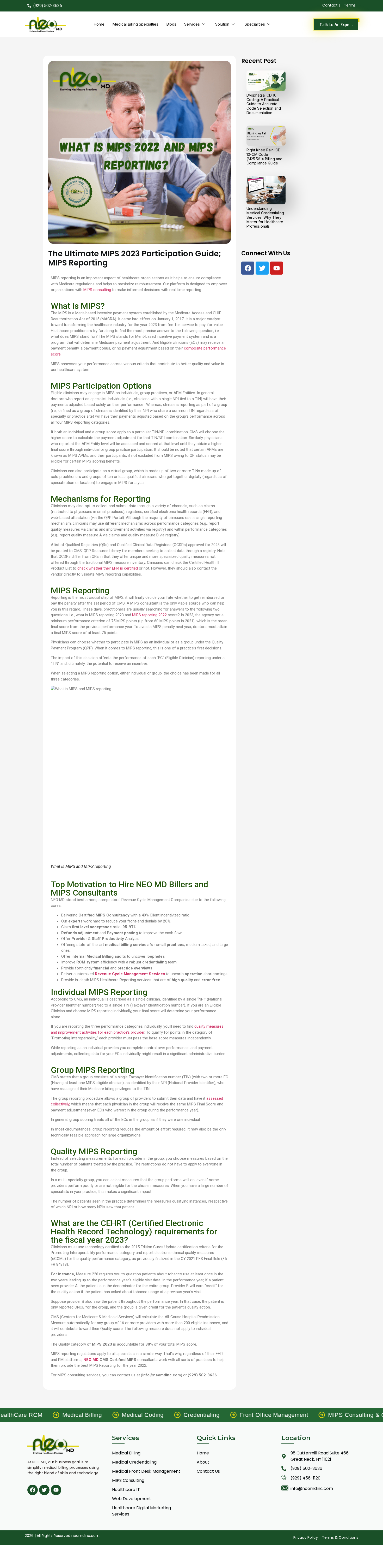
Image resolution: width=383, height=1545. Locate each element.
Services (192, 24)
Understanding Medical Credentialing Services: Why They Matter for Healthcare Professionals (265, 217)
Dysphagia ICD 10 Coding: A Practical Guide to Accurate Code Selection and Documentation (263, 104)
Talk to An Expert (336, 24)
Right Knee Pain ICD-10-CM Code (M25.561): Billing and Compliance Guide (264, 156)
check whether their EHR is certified (107, 568)
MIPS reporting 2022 (149, 615)
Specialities (255, 24)
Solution (222, 24)
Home (99, 24)
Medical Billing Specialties (135, 24)
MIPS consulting (97, 289)
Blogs (171, 24)
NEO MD (90, 1359)
